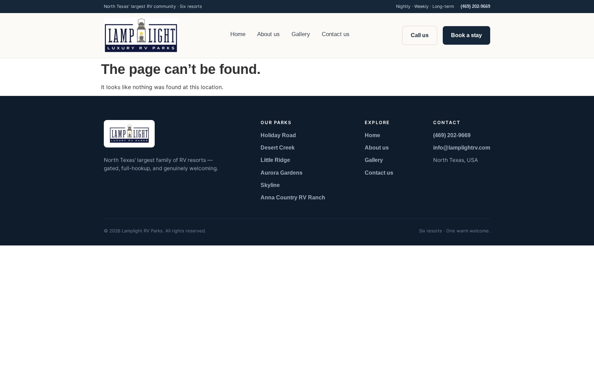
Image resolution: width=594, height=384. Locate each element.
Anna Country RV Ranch (293, 197)
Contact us (336, 34)
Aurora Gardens (281, 173)
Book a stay (466, 35)
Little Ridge (275, 160)
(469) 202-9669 (475, 6)
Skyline (270, 185)
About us (268, 34)
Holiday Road (278, 135)
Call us (420, 35)
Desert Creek (278, 148)
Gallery (301, 34)
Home (237, 34)
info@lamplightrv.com (461, 148)
